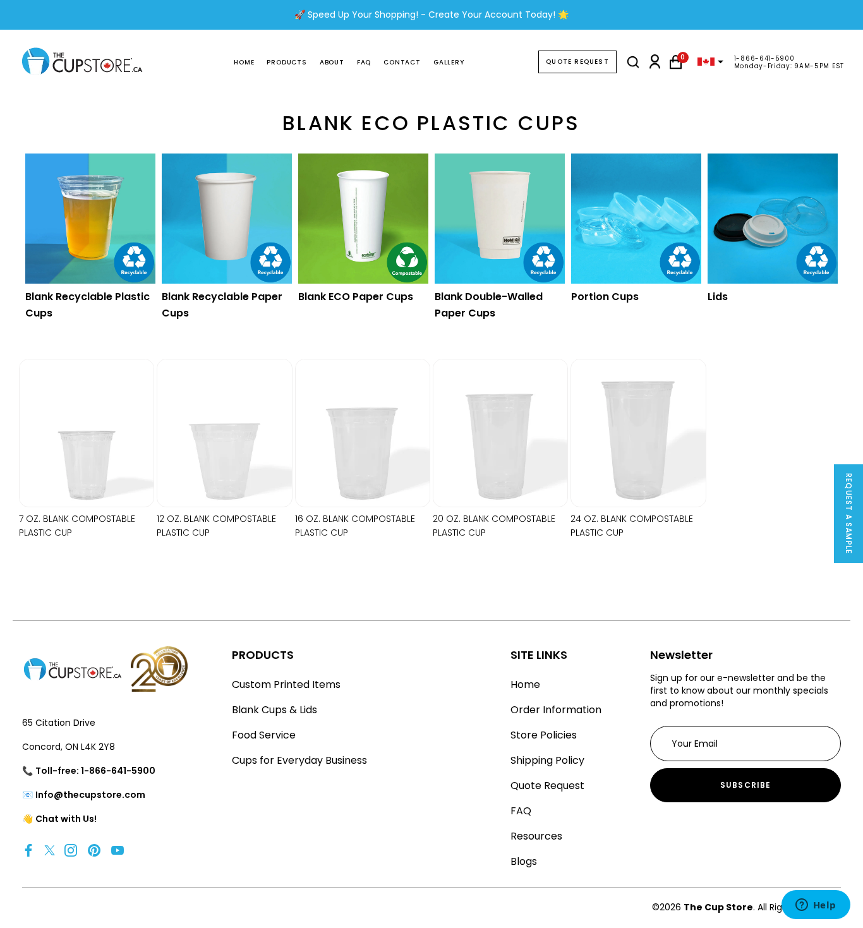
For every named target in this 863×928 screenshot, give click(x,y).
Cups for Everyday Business (299, 760)
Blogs (523, 861)
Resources (536, 836)
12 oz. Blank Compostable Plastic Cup (216, 525)
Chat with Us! (66, 818)
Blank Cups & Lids (274, 709)
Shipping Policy (547, 760)
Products (286, 62)
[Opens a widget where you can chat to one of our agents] (815, 906)
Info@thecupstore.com (90, 794)
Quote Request (577, 61)
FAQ (364, 62)
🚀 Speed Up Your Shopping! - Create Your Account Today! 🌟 (431, 14)
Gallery (448, 62)
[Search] (633, 62)
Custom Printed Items (286, 684)
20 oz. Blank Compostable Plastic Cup (494, 525)
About (332, 62)
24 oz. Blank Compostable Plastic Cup (631, 525)
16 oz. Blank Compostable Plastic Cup (355, 525)
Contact (402, 62)
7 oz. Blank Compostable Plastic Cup (77, 525)
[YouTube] (117, 850)
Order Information (555, 709)
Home (244, 62)
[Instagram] (70, 850)
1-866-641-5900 (764, 58)
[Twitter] (49, 850)
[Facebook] (28, 850)
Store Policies (543, 735)
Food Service (264, 735)
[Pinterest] (94, 850)
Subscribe (745, 785)
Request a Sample (848, 513)
